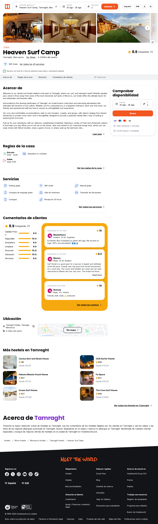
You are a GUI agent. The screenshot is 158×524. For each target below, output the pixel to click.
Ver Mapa (30, 57)
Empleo (130, 486)
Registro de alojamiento (137, 499)
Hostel (6, 47)
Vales (80, 519)
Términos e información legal (51, 519)
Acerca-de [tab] (7, 77)
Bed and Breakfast (73, 486)
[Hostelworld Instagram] (19, 474)
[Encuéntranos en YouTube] (25, 474)
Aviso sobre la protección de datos (20, 519)
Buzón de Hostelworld (136, 512)
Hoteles (68, 480)
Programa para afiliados (137, 506)
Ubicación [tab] (42, 77)
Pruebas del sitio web (96, 519)
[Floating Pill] (147, 27)
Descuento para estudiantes (108, 506)
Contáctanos (70, 499)
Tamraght (7, 57)
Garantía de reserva (104, 486)
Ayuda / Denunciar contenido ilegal (77, 505)
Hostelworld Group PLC (137, 474)
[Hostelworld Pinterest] (31, 474)
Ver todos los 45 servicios (32, 64)
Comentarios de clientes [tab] (63, 77)
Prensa (130, 480)
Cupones (70, 519)
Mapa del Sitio (115, 519)
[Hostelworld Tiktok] (37, 474)
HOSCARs (100, 493)
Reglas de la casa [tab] (25, 77)
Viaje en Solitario (103, 499)
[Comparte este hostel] (152, 42)
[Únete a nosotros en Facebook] (7, 474)
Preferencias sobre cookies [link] (136, 519)
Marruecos (18, 57)
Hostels (68, 474)
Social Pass (101, 474)
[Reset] (56, 7)
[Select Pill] (144, 6)
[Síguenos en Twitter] (13, 474)
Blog (98, 480)
